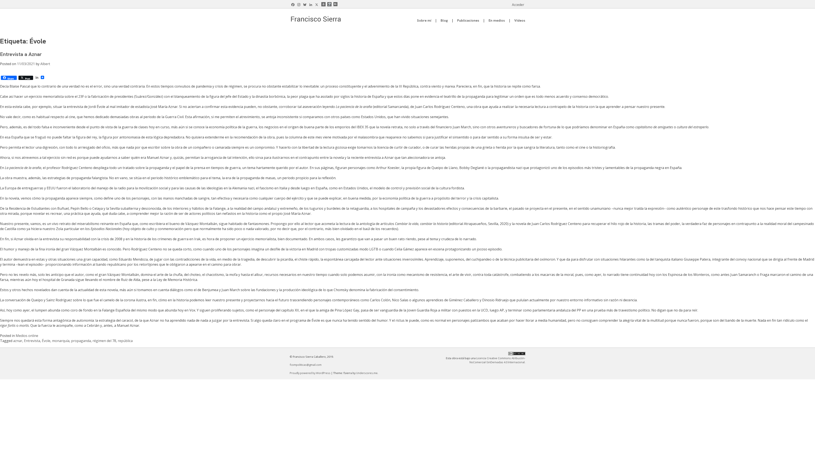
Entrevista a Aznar (21, 54)
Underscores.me (367, 373)
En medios (497, 20)
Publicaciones (468, 20)
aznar (17, 340)
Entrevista (32, 340)
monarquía (60, 340)
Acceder (518, 4)
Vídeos (519, 20)
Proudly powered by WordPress (310, 373)
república (125, 340)
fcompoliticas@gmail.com (306, 365)
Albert (45, 63)
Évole (46, 340)
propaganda (81, 340)
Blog (444, 20)
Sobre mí (424, 20)
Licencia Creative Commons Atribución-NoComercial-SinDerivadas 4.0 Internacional (497, 360)
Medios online (27, 335)
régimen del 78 (104, 340)
